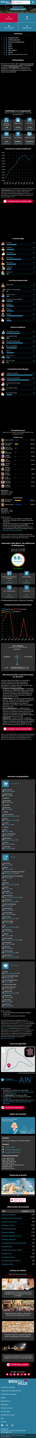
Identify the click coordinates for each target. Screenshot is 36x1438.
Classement (6, 129)
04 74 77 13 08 (9, 1147)
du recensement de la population (18, 529)
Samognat (7, 824)
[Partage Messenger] (25, 1374)
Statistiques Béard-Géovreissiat (11, 1218)
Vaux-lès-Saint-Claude (11, 897)
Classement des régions (9, 1394)
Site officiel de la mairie (12, 1152)
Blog (2, 1418)
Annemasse (8, 914)
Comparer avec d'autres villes (19, 201)
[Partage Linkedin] (14, 1374)
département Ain (10, 1093)
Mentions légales (5, 1435)
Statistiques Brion (6, 1246)
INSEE (30, 193)
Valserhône (8, 791)
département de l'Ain (27, 64)
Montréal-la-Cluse (10, 816)
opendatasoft (5, 1028)
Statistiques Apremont (8, 1239)
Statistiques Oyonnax (8, 1257)
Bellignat (7, 796)
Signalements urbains (8, 1415)
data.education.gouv (7, 1038)
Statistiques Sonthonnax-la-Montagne (13, 1243)
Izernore (7, 809)
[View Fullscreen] (3, 1055)
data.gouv (29, 739)
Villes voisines (12, 50)
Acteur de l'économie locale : (18, 1275)
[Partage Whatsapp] (21, 1374)
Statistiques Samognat (8, 1229)
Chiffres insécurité (14, 40)
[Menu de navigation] (33, 2)
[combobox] (21, 2)
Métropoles (4, 1404)
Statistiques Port (6, 1253)
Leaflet (25, 1071)
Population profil (13, 38)
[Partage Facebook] (7, 1374)
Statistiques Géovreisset (9, 1222)
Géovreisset (8, 848)
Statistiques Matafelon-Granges (11, 1250)
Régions (3, 1398)
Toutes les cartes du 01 (14, 1107)
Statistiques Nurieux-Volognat (11, 1260)
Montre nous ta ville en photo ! (19, 1200)
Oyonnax (7, 869)
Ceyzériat (7, 910)
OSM (33, 1071)
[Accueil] (6, 2)
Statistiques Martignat (8, 1215)
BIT (32, 527)
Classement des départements (11, 1391)
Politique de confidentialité (18, 1435)
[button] (9, 1065)
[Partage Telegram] (18, 1374)
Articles (10, 52)
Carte (10, 44)
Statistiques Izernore (7, 1225)
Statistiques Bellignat (8, 1232)
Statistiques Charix (7, 1264)
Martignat (7, 802)
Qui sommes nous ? (6, 1436)
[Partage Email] (28, 1374)
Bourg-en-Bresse (9, 901)
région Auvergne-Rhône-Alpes (13, 65)
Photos (10, 48)
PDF (9, 54)
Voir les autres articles (19, 1365)
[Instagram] (12, 1425)
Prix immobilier (5, 1411)
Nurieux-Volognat (10, 840)
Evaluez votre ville (6, 1408)
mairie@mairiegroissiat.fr (13, 1149)
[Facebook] (2, 1425)
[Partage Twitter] (10, 1374)
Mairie (10, 46)
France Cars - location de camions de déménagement (13, 1431)
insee (11, 536)
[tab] (17, 1195)
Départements (5, 1401)
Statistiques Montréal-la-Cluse (11, 1236)
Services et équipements (16, 42)
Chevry (6, 982)
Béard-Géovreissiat (10, 973)
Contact (3, 1422)
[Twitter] (7, 1425)
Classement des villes (8, 1387)
